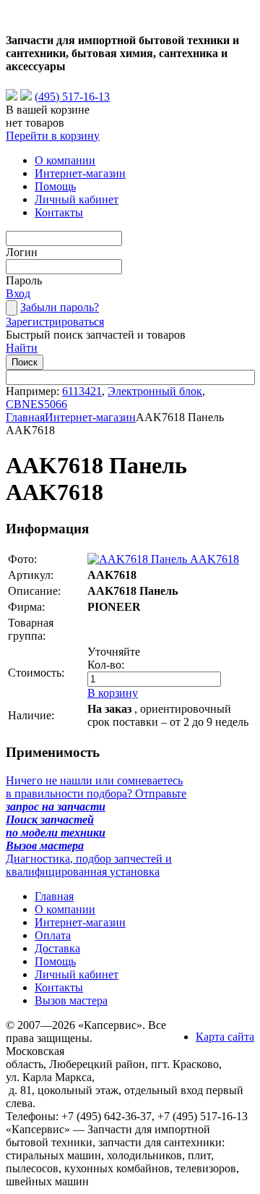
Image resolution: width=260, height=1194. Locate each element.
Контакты (59, 212)
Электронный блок (155, 391)
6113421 (82, 391)
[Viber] (26, 96)
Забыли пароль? (59, 307)
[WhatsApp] (11, 96)
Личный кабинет (76, 199)
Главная (25, 417)
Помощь (55, 186)
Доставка (57, 948)
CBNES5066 (36, 404)
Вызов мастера (71, 1000)
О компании (65, 160)
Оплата (53, 935)
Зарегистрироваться (55, 322)
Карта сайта (225, 1036)
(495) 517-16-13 (72, 96)
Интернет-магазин (80, 173)
